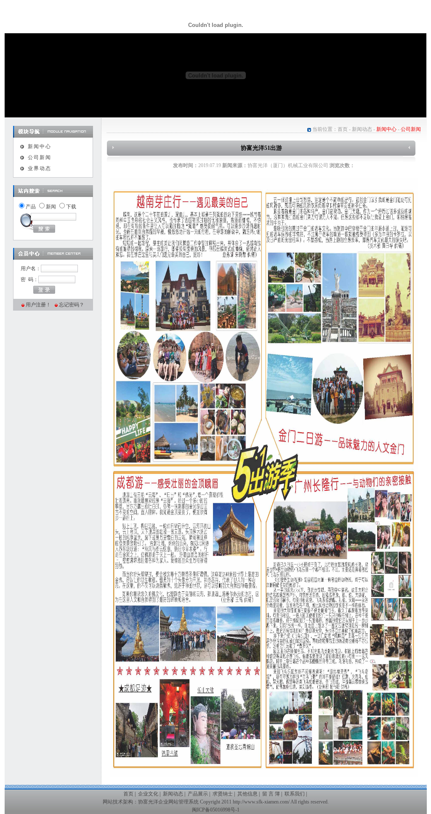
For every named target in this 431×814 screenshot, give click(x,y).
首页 (343, 129)
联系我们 (295, 794)
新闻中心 (39, 146)
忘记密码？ (71, 305)
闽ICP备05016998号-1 (215, 810)
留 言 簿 (271, 794)
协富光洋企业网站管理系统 (168, 802)
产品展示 (198, 794)
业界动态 (39, 168)
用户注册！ (38, 305)
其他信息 (247, 794)
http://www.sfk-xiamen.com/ (261, 802)
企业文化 (148, 794)
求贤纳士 (223, 794)
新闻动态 (362, 129)
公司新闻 (39, 157)
